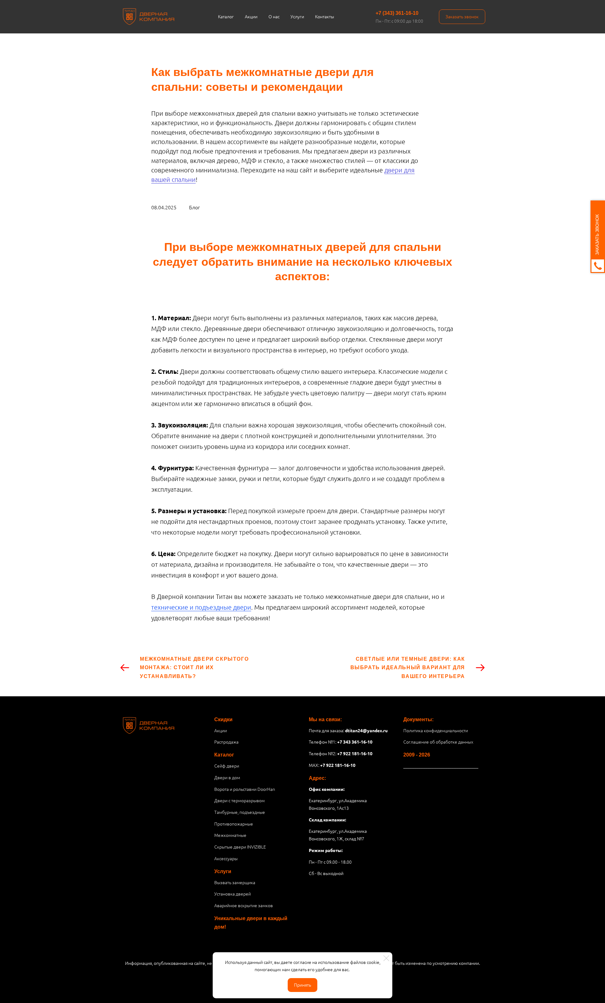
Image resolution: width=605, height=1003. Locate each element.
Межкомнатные (230, 835)
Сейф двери (226, 765)
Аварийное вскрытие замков (243, 905)
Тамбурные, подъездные (239, 812)
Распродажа (226, 742)
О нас (273, 16)
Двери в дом (227, 777)
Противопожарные (233, 823)
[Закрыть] (386, 958)
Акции (251, 16)
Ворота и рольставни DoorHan (244, 789)
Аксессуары (226, 858)
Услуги (297, 16)
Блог (194, 207)
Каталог (226, 16)
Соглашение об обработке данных (438, 742)
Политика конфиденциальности (435, 730)
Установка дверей (232, 893)
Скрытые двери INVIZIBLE (240, 847)
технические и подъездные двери (201, 607)
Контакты (324, 16)
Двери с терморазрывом (239, 800)
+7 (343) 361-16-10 (397, 13)
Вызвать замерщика (234, 882)
